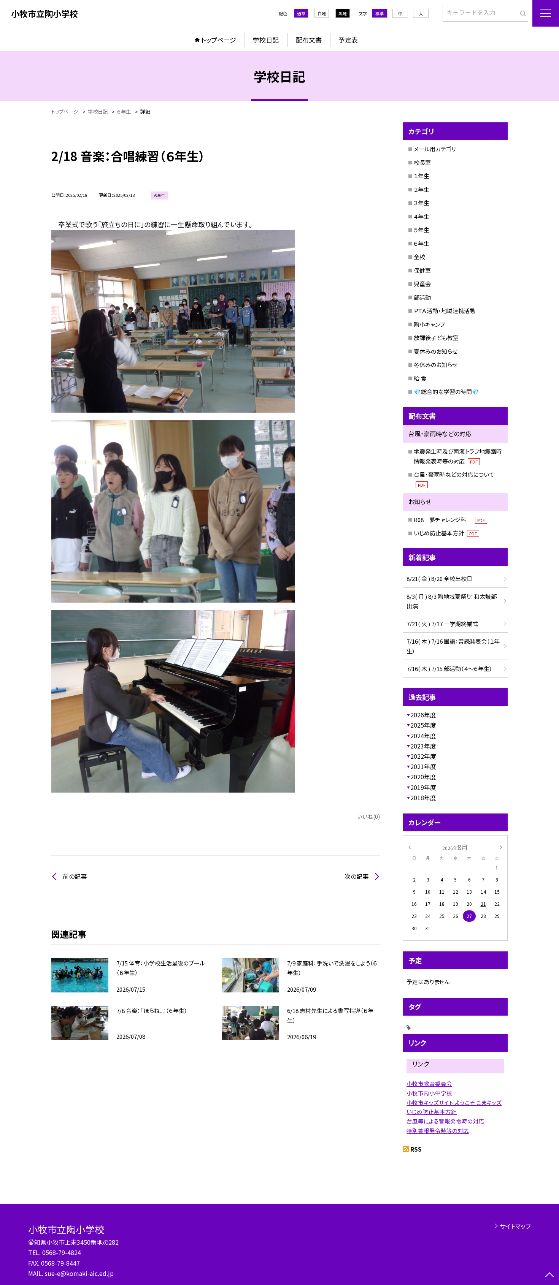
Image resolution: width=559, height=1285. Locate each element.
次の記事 (356, 876)
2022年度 (423, 756)
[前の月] (409, 846)
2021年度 (423, 766)
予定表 (348, 39)
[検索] (521, 12)
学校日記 (266, 39)
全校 (419, 257)
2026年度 (423, 714)
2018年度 (423, 797)
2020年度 (423, 776)
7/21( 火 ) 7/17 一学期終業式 (442, 624)
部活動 (422, 297)
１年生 (421, 176)
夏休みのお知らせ (435, 351)
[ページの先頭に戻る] (549, 1275)
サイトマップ (515, 1226)
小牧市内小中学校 (429, 1093)
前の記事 (75, 876)
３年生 (421, 203)
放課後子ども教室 (436, 338)
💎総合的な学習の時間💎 (446, 392)
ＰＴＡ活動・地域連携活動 (444, 311)
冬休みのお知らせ (435, 365)
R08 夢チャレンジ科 (449, 520)
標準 (379, 13)
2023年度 (423, 745)
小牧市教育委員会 (429, 1083)
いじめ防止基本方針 (445, 533)
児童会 (422, 284)
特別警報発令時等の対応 (438, 1131)
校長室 (422, 162)
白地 (322, 13)
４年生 (421, 216)
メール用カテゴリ (435, 149)
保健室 (422, 270)
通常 (301, 13)
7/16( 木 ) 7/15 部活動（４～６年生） (449, 669)
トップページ (218, 39)
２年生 (421, 189)
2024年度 (423, 735)
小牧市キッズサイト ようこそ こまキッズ (454, 1102)
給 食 (420, 378)
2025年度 (423, 725)
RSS (416, 1149)
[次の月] (501, 846)
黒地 (342, 13)
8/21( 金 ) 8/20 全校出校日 (439, 578)
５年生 (421, 230)
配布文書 (309, 39)
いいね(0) (368, 816)
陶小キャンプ (429, 324)
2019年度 (423, 787)
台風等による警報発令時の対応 (445, 1121)
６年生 (421, 243)
